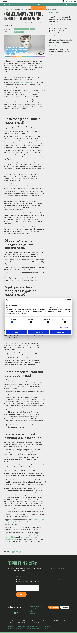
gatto (32, 29)
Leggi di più (52, 24)
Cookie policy (21, 626)
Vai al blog (7, 4)
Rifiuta (16, 332)
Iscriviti (21, 594)
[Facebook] (15, 613)
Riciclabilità (32, 613)
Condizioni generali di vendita (34, 626)
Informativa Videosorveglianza (16, 628)
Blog (12, 9)
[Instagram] (17, 613)
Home (7, 9)
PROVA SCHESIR (38, 8)
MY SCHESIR (64, 607)
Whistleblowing (31, 628)
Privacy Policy (11, 626)
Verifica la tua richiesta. (22, 584)
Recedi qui (48, 626)
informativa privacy (35, 580)
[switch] (30, 322)
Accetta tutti (60, 332)
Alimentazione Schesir (35, 606)
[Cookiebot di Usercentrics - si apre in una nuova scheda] (64, 300)
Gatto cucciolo (18, 31)
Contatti (31, 611)
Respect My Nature (34, 608)
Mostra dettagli (64, 327)
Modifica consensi (42, 628)
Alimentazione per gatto (21, 29)
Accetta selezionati (38, 332)
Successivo (70, 4)
